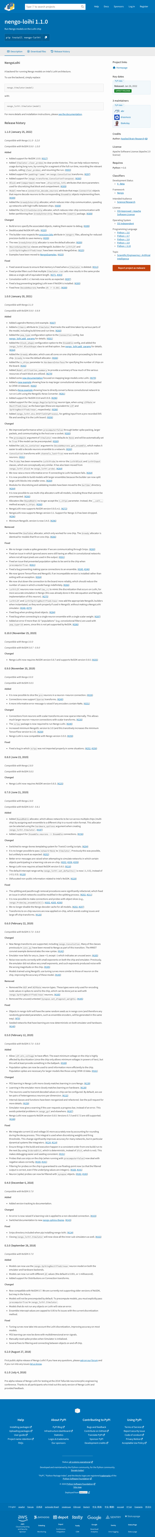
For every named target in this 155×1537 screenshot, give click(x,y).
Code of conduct (133, 1435)
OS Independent (125, 223)
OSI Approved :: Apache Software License (129, 212)
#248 (23, 608)
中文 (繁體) (109, 1507)
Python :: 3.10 (124, 246)
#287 (97, 616)
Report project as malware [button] (131, 268)
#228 (73, 878)
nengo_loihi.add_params (22, 338)
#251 (86, 703)
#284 (52, 612)
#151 (61, 1154)
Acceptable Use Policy (133, 1443)
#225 (60, 783)
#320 (43, 230)
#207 (81, 907)
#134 (70, 1232)
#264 (12, 350)
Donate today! (77, 1470)
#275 (45, 596)
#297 (87, 174)
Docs (106, 6)
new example (24, 382)
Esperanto (139, 1507)
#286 (75, 624)
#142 (60, 951)
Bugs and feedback (96, 1427)
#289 (86, 226)
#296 (54, 398)
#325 (81, 250)
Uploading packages (19, 1431)
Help (96, 6)
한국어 (148, 1507)
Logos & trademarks (58, 1439)
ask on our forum (89, 1360)
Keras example (25, 390)
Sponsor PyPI (96, 1439)
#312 (95, 267)
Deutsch (86, 1507)
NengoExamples (48, 254)
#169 (63, 1063)
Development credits (95, 1443)
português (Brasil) (52, 1507)
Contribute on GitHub (95, 1431)
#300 (78, 178)
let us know (36, 1364)
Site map (77, 1487)
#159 (26, 1103)
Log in (132, 6)
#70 (17, 1018)
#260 (58, 330)
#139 (87, 1083)
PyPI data (118, 81)
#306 (50, 417)
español (21, 1507)
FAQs (20, 1443)
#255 (94, 659)
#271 (53, 275)
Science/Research (126, 202)
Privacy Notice (133, 1439)
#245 (80, 569)
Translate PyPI (95, 1435)
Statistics (58, 1435)
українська (66, 1507)
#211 (89, 894)
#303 (68, 170)
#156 (80, 834)
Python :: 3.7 (123, 236)
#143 (68, 1220)
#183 (84, 1174)
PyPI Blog (57, 1427)
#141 (44, 1162)
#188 (12, 1119)
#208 (69, 862)
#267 (52, 323)
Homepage (121, 67)
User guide (19, 1435)
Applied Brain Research (133, 138)
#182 (78, 1174)
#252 (88, 748)
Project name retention (19, 1439)
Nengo (120, 193)
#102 (98, 1237)
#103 (93, 1216)
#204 (85, 846)
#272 (64, 508)
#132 (65, 1095)
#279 (49, 373)
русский (120, 1507)
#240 (60, 699)
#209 (75, 862)
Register (144, 6)
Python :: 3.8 (123, 239)
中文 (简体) (97, 1507)
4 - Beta (121, 184)
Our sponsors (59, 1443)
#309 (63, 186)
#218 (68, 866)
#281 (62, 393)
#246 (86, 569)
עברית (129, 1507)
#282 (33, 386)
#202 (46, 854)
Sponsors (119, 6)
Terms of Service (133, 1427)
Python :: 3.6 (123, 232)
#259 (40, 731)
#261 (49, 338)
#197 (39, 830)
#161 (94, 1071)
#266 (55, 358)
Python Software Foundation (76, 1478)
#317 (44, 158)
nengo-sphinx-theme (53, 1220)
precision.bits (46, 234)
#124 (48, 1142)
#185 (95, 955)
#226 (89, 695)
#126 (22, 874)
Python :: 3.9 (123, 242)
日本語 (39, 1507)
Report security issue (134, 1431)
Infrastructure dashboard (57, 1431)
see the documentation (70, 114)
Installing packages (19, 1427)
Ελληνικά (77, 1507)
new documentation (32, 378)
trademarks (105, 1475)
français (30, 1507)
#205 (53, 902)
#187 (70, 1111)
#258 (94, 748)
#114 (54, 1142)
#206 (59, 902)
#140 (58, 975)
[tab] (15, 51)
